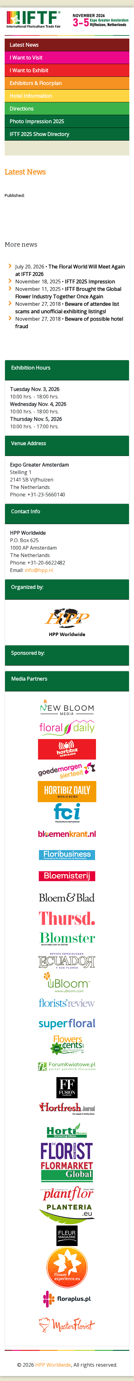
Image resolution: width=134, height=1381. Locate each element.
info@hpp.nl (39, 570)
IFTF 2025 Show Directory (39, 134)
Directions (22, 108)
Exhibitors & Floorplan (36, 83)
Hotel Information (31, 95)
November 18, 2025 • (65, 281)
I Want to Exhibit (29, 70)
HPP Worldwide (53, 1364)
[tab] (67, 370)
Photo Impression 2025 (37, 121)
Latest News (24, 44)
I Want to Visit (26, 57)
